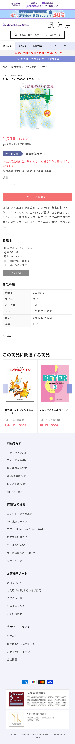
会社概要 (12, 659)
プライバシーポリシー (19, 651)
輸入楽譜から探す (17, 468)
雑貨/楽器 (37, 45)
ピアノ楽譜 (30, 67)
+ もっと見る (16, 272)
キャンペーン (14, 560)
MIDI (67, 45)
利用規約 (12, 635)
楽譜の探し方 (14, 598)
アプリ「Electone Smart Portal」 (27, 529)
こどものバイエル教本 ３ (53, 409)
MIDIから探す (15, 491)
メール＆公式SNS (17, 545)
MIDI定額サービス (17, 521)
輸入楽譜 (22, 45)
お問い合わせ (14, 614)
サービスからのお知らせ (21, 553)
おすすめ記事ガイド (18, 537)
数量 (5, 177)
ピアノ (43, 67)
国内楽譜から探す (17, 460)
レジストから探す (17, 483)
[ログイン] (51, 24)
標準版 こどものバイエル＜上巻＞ (19, 411)
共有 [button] (9, 336)
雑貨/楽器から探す (17, 476)
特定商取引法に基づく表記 (22, 643)
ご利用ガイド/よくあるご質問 (24, 590)
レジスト (52, 45)
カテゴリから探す (17, 452)
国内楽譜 (7, 45)
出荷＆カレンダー (17, 606)
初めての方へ (14, 582)
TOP (5, 67)
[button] (68, 24)
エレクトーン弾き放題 (19, 513)
